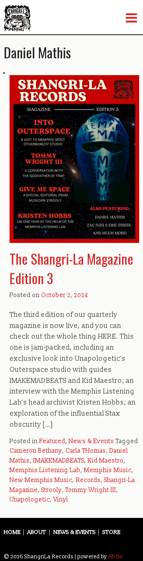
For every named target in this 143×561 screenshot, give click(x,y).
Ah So (115, 556)
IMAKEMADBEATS (58, 461)
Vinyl (60, 499)
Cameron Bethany (36, 451)
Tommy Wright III (90, 490)
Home (12, 532)
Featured (52, 441)
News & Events (91, 441)
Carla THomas (86, 451)
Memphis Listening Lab (45, 470)
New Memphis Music (41, 480)
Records (88, 480)
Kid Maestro (106, 461)
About (36, 532)
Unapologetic (30, 499)
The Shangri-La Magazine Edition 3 (71, 268)
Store (112, 532)
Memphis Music (108, 470)
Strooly (51, 490)
